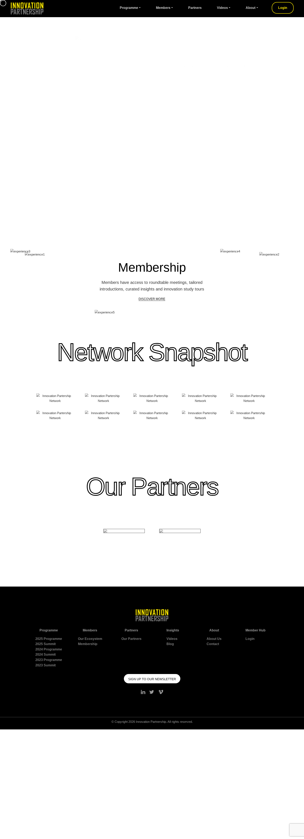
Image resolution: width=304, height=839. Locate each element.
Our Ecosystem (90, 639)
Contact (213, 644)
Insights (172, 630)
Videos (222, 8)
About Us (214, 639)
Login (282, 8)
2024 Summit (45, 654)
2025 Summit (45, 644)
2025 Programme (48, 639)
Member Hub (255, 630)
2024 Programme (48, 649)
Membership (87, 644)
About (250, 8)
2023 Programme (48, 660)
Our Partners (131, 639)
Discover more (152, 299)
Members (163, 8)
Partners (195, 8)
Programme (129, 8)
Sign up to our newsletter (152, 679)
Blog (170, 644)
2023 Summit (45, 665)
